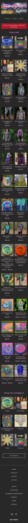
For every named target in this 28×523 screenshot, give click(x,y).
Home (14, 469)
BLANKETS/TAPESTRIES (14, 493)
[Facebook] (16, 514)
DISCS (14, 486)
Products (7, 18)
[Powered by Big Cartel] (14, 520)
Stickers (14, 504)
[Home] (14, 8)
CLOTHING (14, 490)
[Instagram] (12, 514)
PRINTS (14, 497)
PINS (14, 501)
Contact (14, 18)
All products (14, 455)
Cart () (21, 18)
